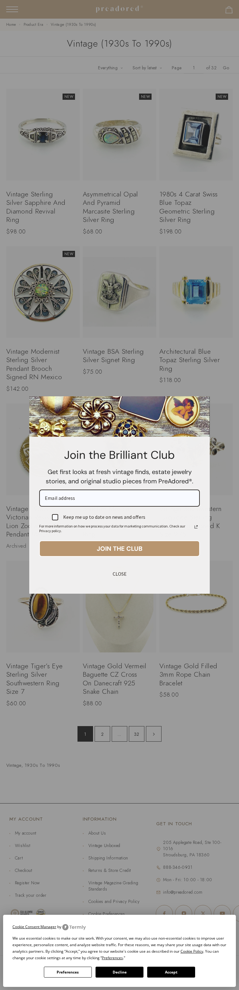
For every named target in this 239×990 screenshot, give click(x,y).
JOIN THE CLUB (120, 549)
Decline (120, 972)
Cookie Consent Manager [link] (34, 926)
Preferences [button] (112, 957)
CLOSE (120, 574)
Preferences (68, 972)
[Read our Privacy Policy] (196, 527)
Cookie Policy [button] (191, 951)
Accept (171, 972)
